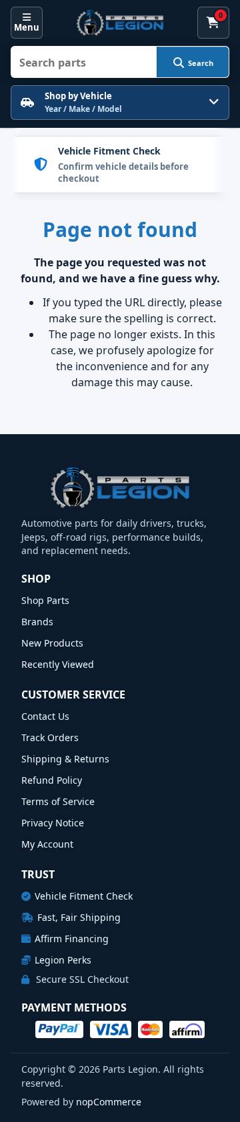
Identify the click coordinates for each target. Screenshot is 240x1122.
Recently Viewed (57, 664)
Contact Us (45, 716)
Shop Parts (45, 600)
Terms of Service (58, 801)
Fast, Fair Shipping (79, 917)
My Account (47, 844)
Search (200, 63)
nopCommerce (108, 1101)
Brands (37, 621)
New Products (52, 643)
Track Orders (50, 737)
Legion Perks (63, 960)
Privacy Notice (52, 822)
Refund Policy (51, 780)
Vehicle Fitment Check (84, 896)
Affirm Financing (72, 938)
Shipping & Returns (65, 758)
